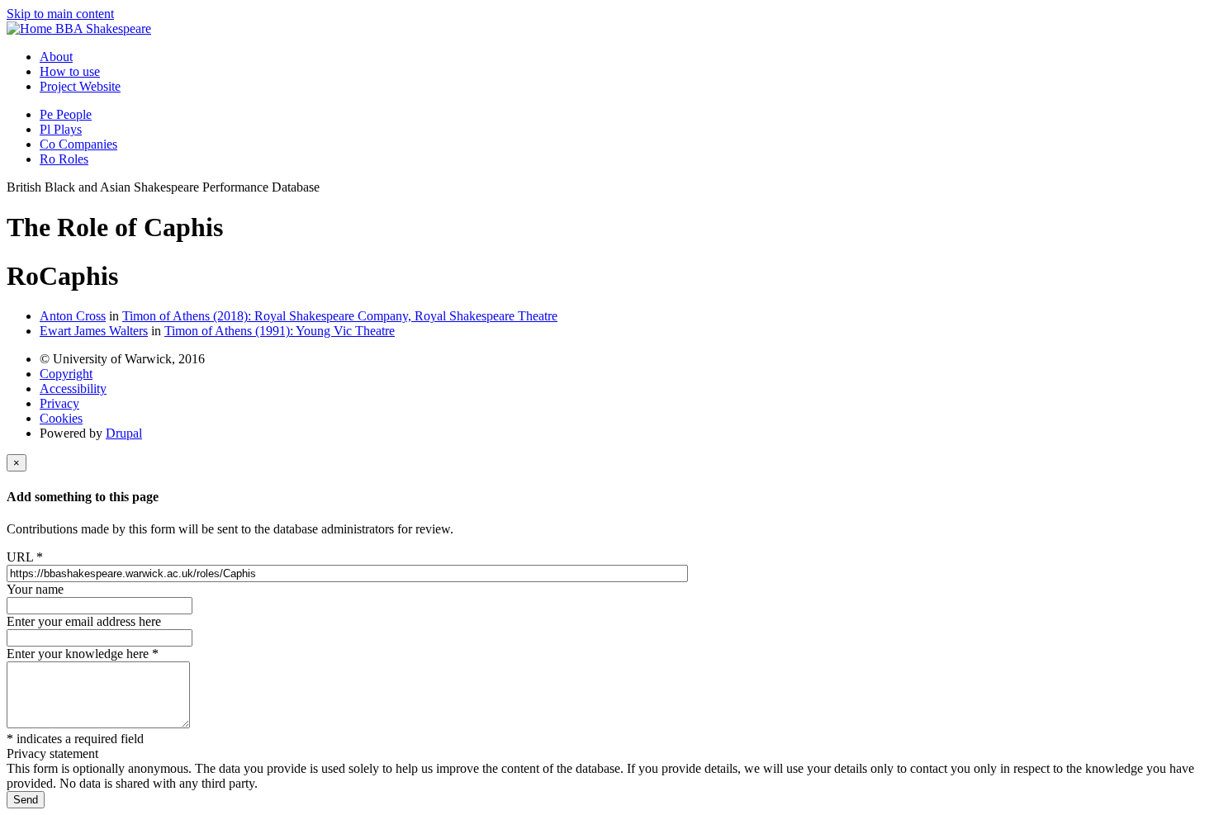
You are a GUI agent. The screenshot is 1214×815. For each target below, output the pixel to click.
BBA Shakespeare (103, 28)
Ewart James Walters (94, 331)
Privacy (59, 403)
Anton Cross (73, 316)
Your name (35, 589)
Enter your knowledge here (83, 654)
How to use (70, 71)
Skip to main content (60, 14)
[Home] (31, 28)
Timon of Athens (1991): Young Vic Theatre (279, 331)
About (56, 57)
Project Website (80, 86)
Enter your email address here (84, 621)
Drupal (124, 433)
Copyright (66, 374)
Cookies (61, 418)
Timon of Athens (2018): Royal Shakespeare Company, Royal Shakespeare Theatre (339, 316)
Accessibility (73, 388)
